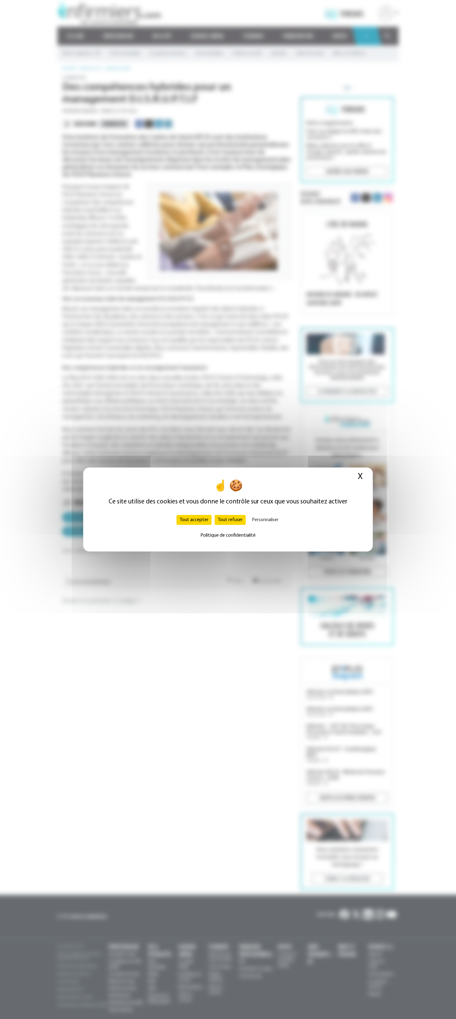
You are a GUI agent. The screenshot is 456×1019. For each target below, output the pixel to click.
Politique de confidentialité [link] (228, 535)
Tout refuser (230, 519)
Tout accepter (194, 519)
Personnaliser (265, 519)
